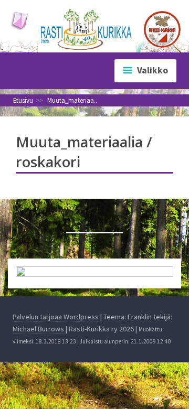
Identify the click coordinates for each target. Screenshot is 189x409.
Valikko (152, 70)
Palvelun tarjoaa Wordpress (56, 316)
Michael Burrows (38, 328)
